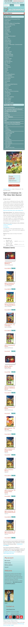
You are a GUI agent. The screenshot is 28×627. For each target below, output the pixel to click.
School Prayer (7, 85)
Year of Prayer (7, 101)
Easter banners (7, 40)
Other (5, 120)
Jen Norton (6, 57)
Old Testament (7, 67)
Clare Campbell (7, 26)
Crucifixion (6, 34)
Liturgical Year (7, 60)
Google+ (12, 625)
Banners (10, 189)
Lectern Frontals (8, 58)
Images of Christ (8, 51)
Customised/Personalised (9, 36)
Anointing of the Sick (9, 132)
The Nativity (5, 225)
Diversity (6, 37)
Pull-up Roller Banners (9, 77)
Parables (6, 70)
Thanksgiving (7, 92)
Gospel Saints (7, 47)
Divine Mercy (7, 38)
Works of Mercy (7, 98)
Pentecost (6, 72)
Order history (8, 562)
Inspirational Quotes (8, 55)
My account (7, 560)
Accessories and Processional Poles (12, 19)
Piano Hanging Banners (9, 74)
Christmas (7, 129)
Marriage (7, 137)
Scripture (6, 118)
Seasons (6, 113)
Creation (6, 33)
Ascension (6, 21)
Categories (5, 189)
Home (6, 2)
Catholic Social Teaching (9, 24)
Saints (5, 82)
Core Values (7, 30)
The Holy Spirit (7, 93)
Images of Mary (7, 53)
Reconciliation (8, 139)
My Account (9, 2)
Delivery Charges (6, 620)
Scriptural (6, 86)
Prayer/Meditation (8, 75)
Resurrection (7, 79)
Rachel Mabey (7, 78)
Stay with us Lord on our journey (11, 91)
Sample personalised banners (10, 84)
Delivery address (8, 564)
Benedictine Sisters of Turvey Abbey (12, 23)
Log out (6, 567)
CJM (6, 125)
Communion (8, 134)
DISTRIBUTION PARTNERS (10, 111)
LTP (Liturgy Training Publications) (12, 124)
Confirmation (7, 29)
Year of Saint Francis (8, 102)
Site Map (8, 625)
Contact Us (21, 2)
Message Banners (8, 61)
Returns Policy (14, 620)
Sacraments (7, 114)
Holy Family (7, 48)
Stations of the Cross (9, 147)
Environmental (7, 43)
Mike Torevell (7, 62)
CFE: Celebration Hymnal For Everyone (13, 109)
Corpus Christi (7, 31)
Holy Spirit (7, 146)
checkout (22, 5)
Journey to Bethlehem (7, 224)
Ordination (7, 138)
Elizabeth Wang (7, 41)
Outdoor (6, 68)
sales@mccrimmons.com (18, 0)
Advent (6, 127)
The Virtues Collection (9, 96)
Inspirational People (8, 54)
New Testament (8, 142)
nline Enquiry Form (11, 609)
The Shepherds (6, 227)
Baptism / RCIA (8, 133)
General (6, 45)
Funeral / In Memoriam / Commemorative (13, 44)
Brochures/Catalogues (9, 107)
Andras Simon (7, 20)
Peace (5, 71)
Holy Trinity (6, 50)
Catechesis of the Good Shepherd (12, 122)
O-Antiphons (7, 65)
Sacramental (7, 81)
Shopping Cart (14, 2)
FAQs (18, 2)
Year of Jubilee (7, 99)
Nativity (6, 64)
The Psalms (7, 95)
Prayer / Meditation (8, 116)
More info (13, 268)
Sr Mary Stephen (8, 89)
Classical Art (7, 27)
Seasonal (6, 88)
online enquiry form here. (8, 553)
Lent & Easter (8, 130)
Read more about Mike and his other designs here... (13, 210)
